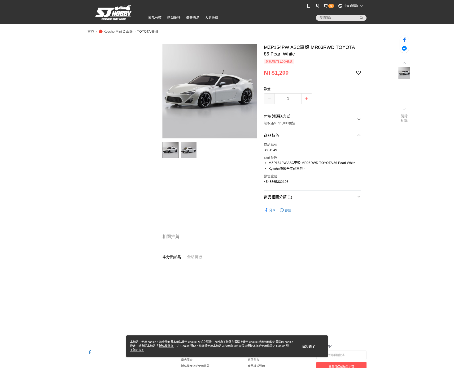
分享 (272, 210)
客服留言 (253, 360)
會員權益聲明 (256, 366)
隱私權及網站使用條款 (195, 366)
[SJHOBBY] (113, 12)
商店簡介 (186, 360)
